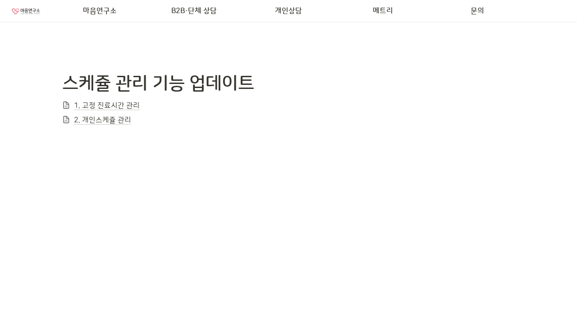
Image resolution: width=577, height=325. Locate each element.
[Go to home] (25, 10)
